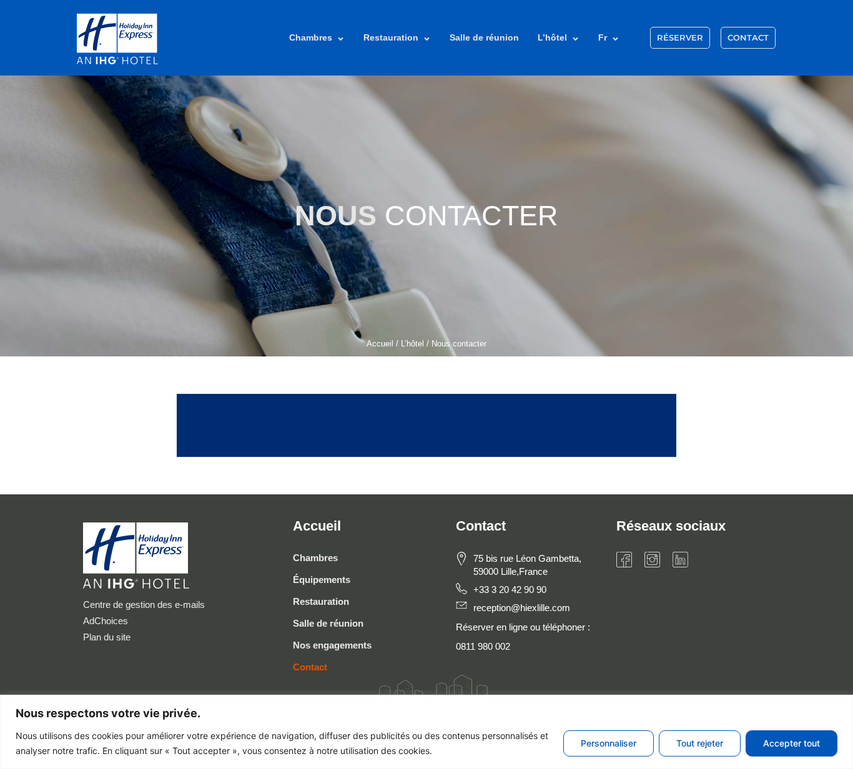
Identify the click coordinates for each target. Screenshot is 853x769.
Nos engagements (332, 645)
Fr (602, 37)
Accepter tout (791, 743)
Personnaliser (608, 743)
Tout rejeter (699, 743)
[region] (426, 732)
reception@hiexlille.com (521, 607)
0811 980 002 (483, 646)
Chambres (310, 37)
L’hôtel (552, 37)
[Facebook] (624, 559)
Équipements (321, 579)
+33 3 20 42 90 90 (509, 589)
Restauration (390, 37)
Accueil (380, 343)
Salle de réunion (484, 37)
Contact (310, 667)
